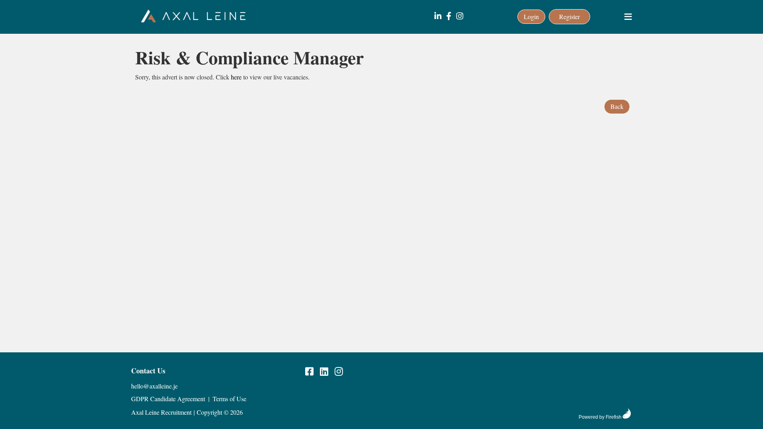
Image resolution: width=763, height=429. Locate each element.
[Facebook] (449, 16)
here (236, 77)
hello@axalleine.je (154, 386)
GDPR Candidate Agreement (168, 398)
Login (531, 16)
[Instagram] (460, 16)
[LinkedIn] (438, 16)
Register (569, 16)
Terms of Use (229, 398)
